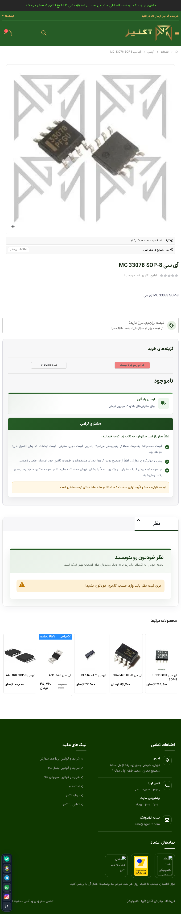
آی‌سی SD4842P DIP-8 (127, 675)
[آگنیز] (148, 33)
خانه (177, 52)
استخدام (74, 786)
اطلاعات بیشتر (18, 250)
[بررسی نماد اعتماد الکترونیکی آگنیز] (165, 866)
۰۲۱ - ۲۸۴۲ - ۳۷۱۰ (147, 790)
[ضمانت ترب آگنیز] (116, 865)
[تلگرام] (7, 878)
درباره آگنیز (73, 795)
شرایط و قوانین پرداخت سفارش (60, 758)
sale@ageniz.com (147, 824)
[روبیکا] (7, 868)
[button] (44, 33)
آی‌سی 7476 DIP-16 (93, 675)
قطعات (165, 52)
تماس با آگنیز (71, 804)
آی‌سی (151, 52)
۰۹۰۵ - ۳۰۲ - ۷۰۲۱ (148, 805)
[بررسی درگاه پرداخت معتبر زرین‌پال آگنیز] (141, 866)
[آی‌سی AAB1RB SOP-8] (20, 653)
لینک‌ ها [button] (9, 16)
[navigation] (6, 883)
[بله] (7, 859)
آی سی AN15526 (59, 675)
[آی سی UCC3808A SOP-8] (161, 653)
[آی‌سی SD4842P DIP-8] (126, 653)
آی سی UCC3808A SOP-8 (164, 677)
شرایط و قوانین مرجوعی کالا (62, 777)
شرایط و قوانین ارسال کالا (64, 768)
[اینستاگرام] (7, 897)
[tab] (157, 524)
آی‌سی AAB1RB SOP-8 (20, 675)
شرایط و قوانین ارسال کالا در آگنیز (160, 16)
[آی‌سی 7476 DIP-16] (90, 653)
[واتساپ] (7, 887)
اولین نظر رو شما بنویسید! (140, 275)
